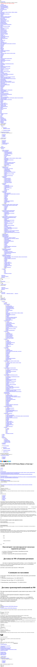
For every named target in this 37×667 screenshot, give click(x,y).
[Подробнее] (0, 611)
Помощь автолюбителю (25, 474)
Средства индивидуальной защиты (12, 369)
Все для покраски (9, 305)
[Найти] (1, 279)
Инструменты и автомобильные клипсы (12, 376)
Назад (6, 302)
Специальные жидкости (18, 474)
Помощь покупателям (4, 650)
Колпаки (30, 474)
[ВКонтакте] (1, 461)
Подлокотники (2, 480)
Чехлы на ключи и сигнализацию (25, 476)
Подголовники (7, 480)
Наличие (3, 496)
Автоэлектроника (11, 474)
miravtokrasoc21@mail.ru (5, 455)
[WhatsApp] (7, 461)
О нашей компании (3, 644)
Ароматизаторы (11, 476)
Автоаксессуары (9, 322)
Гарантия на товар (3, 653)
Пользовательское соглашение (5, 648)
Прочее (8, 477)
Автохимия (8, 349)
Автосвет (7, 340)
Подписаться (16, 643)
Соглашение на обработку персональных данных (8, 649)
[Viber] (6, 461)
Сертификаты (2, 646)
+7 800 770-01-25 (3, 123)
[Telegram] (10, 461)
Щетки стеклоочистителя (14, 477)
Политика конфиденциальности (5, 647)
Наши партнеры (3, 654)
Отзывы (3, 497)
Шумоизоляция (5, 474)
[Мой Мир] (3, 461)
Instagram (3, 136)
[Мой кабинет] (0, 286)
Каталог (5, 303)
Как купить (6, 439)
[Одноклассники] (2, 461)
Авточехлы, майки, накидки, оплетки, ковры (13, 362)
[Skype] (9, 461)
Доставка (3, 499)
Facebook (3, 135)
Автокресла (8, 472)
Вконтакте (4, 134)
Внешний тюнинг (17, 476)
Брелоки (32, 476)
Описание (4, 495)
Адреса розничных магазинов (5, 645)
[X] (5, 461)
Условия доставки (3, 652)
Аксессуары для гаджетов (4, 476)
